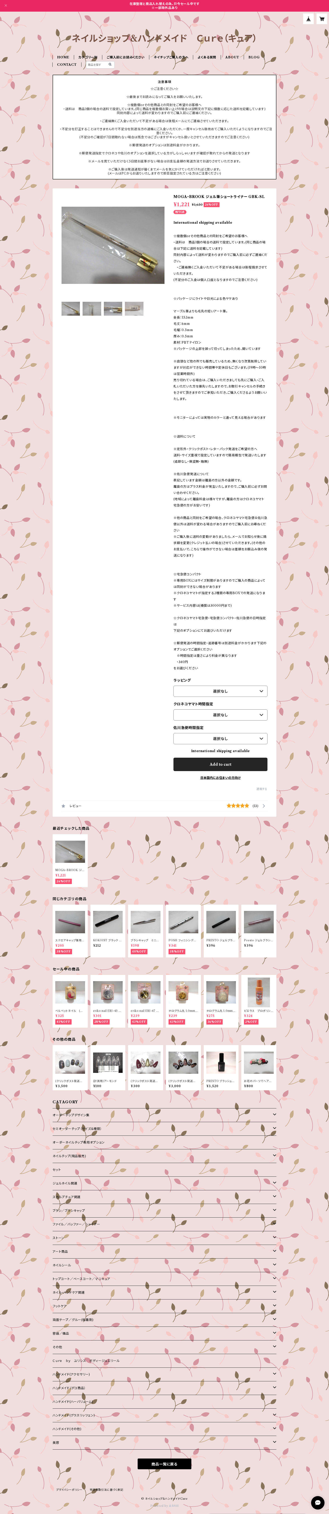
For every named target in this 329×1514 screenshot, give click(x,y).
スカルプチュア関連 (67, 1197)
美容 (56, 1443)
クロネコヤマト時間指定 (193, 704)
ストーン (58, 1238)
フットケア (60, 1306)
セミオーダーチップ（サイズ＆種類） (77, 1129)
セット (57, 1170)
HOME (63, 57)
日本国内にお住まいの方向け (220, 778)
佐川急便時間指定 (188, 727)
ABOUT (232, 57)
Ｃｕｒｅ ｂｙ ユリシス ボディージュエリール (86, 1361)
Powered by (159, 1506)
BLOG (254, 57)
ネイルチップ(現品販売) (69, 1156)
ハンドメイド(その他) (67, 1429)
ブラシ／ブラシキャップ (69, 1211)
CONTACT (67, 65)
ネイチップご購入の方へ (171, 57)
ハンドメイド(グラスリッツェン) (74, 1415)
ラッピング (182, 680)
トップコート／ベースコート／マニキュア (81, 1279)
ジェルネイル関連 (65, 1183)
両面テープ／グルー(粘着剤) (73, 1320)
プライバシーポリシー (69, 1489)
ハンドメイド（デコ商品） (69, 1388)
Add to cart (220, 764)
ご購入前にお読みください (126, 57)
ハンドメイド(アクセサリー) (71, 1374)
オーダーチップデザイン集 (71, 1115)
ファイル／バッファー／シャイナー (76, 1224)
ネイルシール (62, 1265)
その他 (57, 1347)
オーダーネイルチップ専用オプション (79, 1142)
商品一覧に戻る (164, 1464)
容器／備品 (61, 1333)
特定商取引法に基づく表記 (106, 1489)
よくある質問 (207, 57)
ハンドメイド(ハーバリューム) (73, 1402)
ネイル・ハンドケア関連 (69, 1293)
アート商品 (60, 1252)
